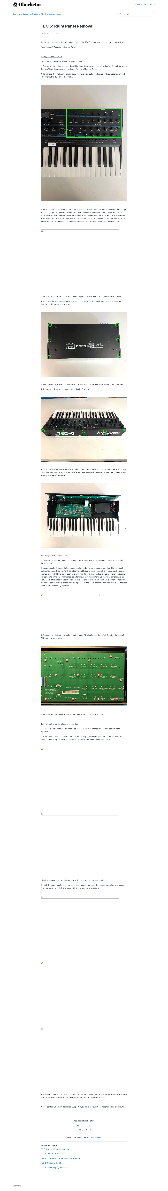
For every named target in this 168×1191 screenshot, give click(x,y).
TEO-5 (43, 14)
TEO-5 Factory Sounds (50, 1154)
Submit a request (94, 1137)
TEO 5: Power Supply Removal (54, 1167)
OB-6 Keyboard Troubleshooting (55, 1149)
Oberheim (16, 14)
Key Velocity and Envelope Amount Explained (60, 1158)
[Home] (27, 4)
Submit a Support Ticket (144, 4)
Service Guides (55, 14)
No (90, 1125)
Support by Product (30, 14)
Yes (77, 1125)
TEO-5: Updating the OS (51, 1163)
